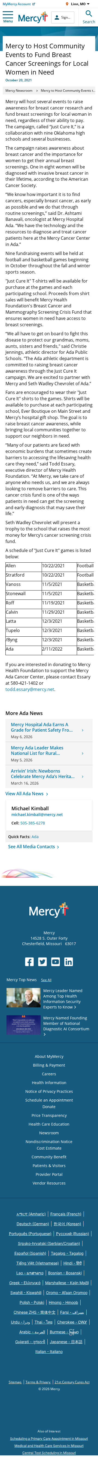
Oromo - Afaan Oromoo (66, 1292)
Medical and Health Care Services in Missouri (49, 1446)
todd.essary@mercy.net (29, 689)
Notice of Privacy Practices (49, 1091)
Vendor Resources (49, 1183)
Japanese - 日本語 (66, 1341)
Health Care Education (49, 1124)
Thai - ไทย (44, 1322)
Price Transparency (49, 1115)
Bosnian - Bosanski (65, 1273)
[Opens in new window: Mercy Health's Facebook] (29, 961)
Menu (8, 21)
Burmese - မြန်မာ (64, 1332)
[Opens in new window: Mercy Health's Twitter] (42, 961)
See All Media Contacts (32, 847)
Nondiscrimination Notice (49, 1141)
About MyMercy (49, 1056)
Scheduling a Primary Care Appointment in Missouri (49, 1439)
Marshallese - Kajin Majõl (67, 1282)
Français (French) (65, 1214)
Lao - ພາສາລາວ (30, 1273)
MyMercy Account (17, 4)
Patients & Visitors (49, 1165)
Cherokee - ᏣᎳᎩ (72, 1322)
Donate (49, 1106)
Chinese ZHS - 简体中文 (35, 1312)
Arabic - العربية (32, 1332)
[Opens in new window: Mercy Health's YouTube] (55, 961)
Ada (35, 836)
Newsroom (49, 1132)
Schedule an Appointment (49, 1100)
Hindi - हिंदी (72, 1263)
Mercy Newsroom (18, 90)
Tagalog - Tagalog (67, 1253)
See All (46, 980)
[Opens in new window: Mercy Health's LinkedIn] (68, 961)
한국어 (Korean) (67, 1223)
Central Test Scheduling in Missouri (49, 1453)
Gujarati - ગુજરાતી (30, 1341)
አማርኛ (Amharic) (31, 1214)
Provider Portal (49, 1174)
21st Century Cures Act (72, 1382)
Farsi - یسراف (72, 1312)
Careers (49, 1073)
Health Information (49, 1082)
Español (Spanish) (30, 1253)
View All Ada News (25, 793)
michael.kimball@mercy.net (37, 814)
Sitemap (15, 1382)
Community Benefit (49, 1156)
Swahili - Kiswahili (25, 1292)
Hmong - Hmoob (63, 1302)
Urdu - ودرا (20, 1322)
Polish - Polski (32, 1302)
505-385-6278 (32, 823)
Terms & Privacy (38, 1382)
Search (89, 21)
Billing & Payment (49, 1065)
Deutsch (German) (33, 1223)
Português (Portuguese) (30, 1233)
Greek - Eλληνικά (25, 1282)
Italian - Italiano (49, 1351)
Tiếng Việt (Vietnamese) (37, 1263)
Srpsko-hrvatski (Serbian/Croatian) (49, 1243)
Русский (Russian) (72, 1233)
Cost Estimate (49, 1148)
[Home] (33, 17)
